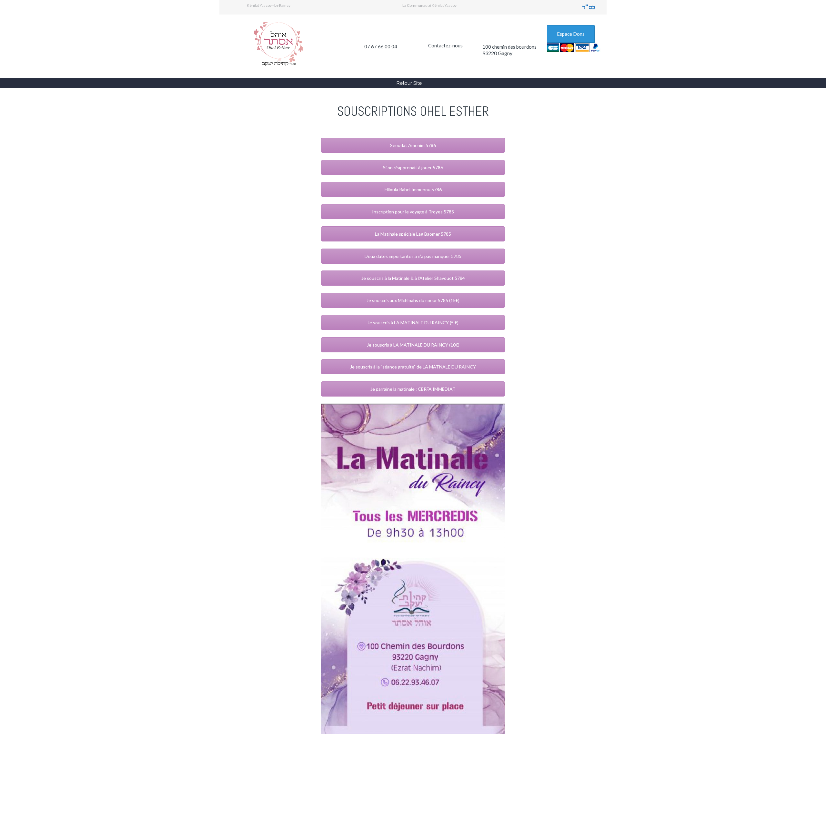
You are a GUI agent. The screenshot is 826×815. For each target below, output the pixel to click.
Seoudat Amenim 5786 (413, 145)
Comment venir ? (393, 775)
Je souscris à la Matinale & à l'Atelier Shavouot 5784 (413, 278)
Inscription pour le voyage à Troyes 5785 (413, 211)
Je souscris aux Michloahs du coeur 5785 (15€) (413, 300)
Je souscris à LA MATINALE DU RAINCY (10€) (413, 345)
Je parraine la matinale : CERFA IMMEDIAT (413, 389)
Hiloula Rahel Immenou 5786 (413, 189)
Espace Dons (571, 34)
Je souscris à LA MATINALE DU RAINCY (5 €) (413, 322)
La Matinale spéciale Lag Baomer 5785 (413, 234)
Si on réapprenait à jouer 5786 (413, 167)
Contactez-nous (445, 45)
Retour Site (409, 83)
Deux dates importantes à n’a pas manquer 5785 (413, 256)
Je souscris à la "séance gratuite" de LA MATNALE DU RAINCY (413, 366)
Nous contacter (520, 775)
